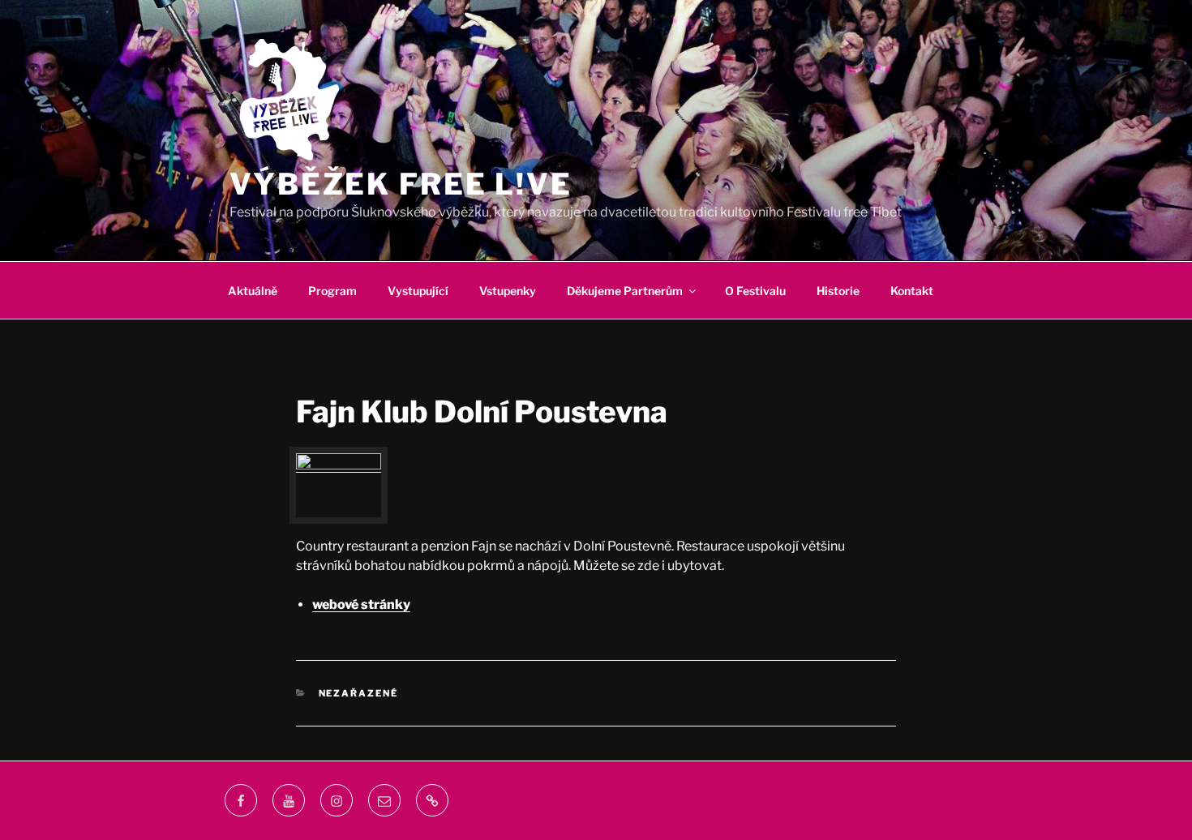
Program (332, 291)
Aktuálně (252, 291)
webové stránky (361, 604)
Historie (838, 291)
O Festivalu (755, 291)
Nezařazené (359, 693)
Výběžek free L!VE (400, 184)
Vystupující (418, 291)
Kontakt (911, 291)
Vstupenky (507, 291)
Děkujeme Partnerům (625, 291)
